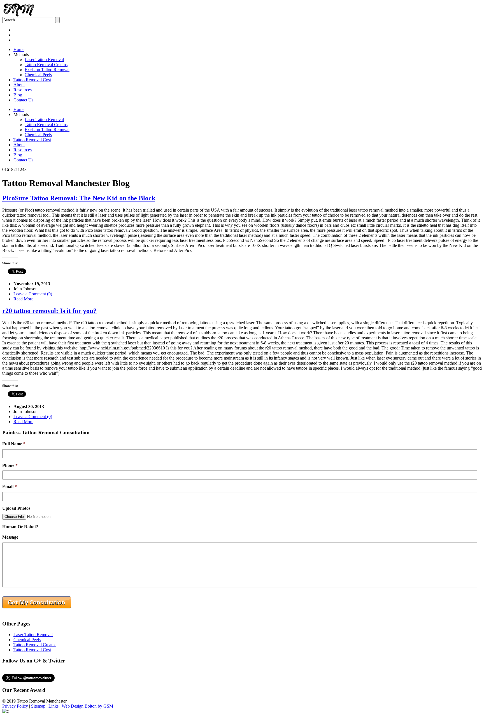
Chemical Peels (38, 74)
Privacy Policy (15, 706)
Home (18, 49)
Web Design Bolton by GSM (87, 706)
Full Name (13, 443)
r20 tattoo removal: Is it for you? (49, 310)
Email (9, 486)
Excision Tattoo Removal (47, 69)
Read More (23, 298)
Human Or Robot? (20, 526)
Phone (10, 465)
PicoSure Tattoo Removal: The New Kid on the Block (78, 198)
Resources (22, 89)
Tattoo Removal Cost (32, 79)
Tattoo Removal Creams (46, 64)
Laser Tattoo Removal (44, 59)
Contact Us (23, 100)
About (19, 84)
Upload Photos (16, 508)
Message (10, 537)
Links (53, 706)
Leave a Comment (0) (32, 293)
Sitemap (38, 706)
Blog (17, 94)
